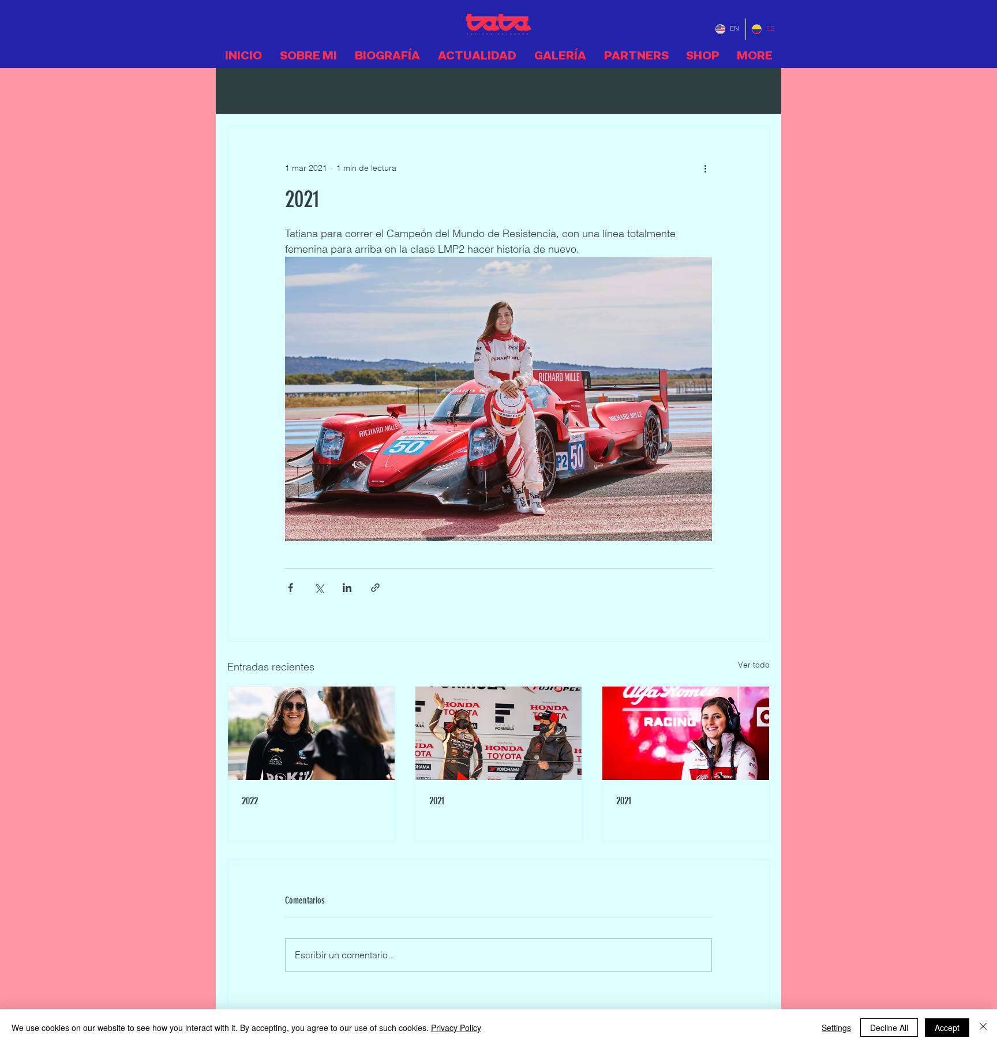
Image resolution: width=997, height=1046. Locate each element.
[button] (754, 91)
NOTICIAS (420, 91)
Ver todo (754, 664)
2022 (250, 800)
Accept (947, 1027)
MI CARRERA (341, 91)
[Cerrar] (983, 1027)
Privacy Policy (456, 1027)
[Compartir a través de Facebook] (290, 587)
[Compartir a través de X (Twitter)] (318, 587)
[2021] (498, 733)
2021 (436, 800)
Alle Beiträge (257, 91)
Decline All (889, 1027)
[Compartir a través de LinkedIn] (347, 587)
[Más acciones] (705, 168)
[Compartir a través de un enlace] (375, 587)
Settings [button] (836, 1027)
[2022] (311, 733)
